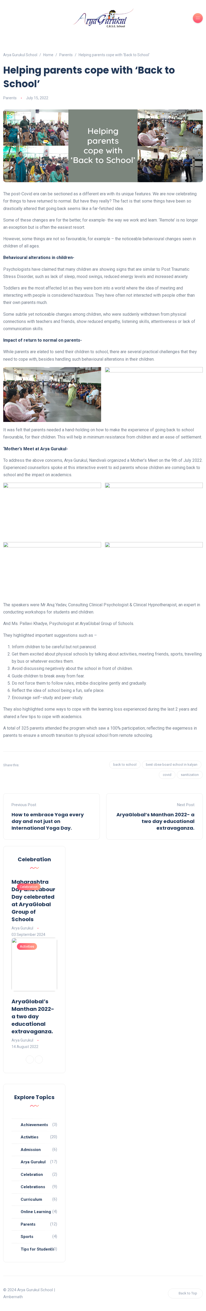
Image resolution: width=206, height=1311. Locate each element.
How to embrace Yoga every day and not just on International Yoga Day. (48, 821)
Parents (10, 98)
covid (167, 775)
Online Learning (36, 1211)
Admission (31, 1149)
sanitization (190, 775)
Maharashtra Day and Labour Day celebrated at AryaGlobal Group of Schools (33, 900)
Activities (27, 946)
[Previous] (30, 1059)
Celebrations (33, 1186)
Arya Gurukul (22, 928)
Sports (27, 1236)
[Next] (39, 1059)
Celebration (29, 887)
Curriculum (31, 1199)
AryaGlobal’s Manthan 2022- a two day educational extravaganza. (155, 821)
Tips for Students (37, 1249)
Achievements (34, 1124)
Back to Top (188, 1293)
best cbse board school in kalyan (171, 765)
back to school (125, 765)
